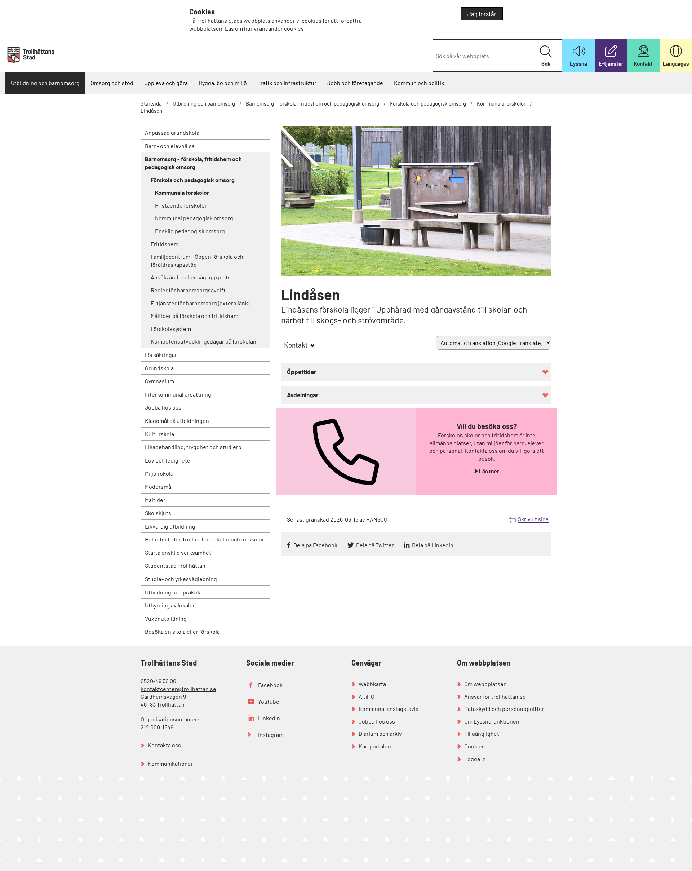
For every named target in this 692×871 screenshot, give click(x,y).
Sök (545, 63)
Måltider (155, 499)
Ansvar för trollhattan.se (495, 696)
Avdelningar (303, 394)
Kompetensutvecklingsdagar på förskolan (203, 341)
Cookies (474, 746)
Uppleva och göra (166, 82)
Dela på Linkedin (432, 544)
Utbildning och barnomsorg (45, 82)
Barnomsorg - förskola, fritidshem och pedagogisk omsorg (312, 103)
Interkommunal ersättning (178, 394)
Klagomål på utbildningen (177, 420)
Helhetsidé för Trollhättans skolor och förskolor (204, 539)
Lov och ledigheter (168, 460)
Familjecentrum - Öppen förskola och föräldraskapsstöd (197, 260)
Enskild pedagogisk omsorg (190, 230)
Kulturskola (159, 433)
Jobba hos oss (163, 407)
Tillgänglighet (481, 733)
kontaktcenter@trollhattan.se (178, 688)
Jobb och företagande (355, 82)
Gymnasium (159, 380)
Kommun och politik (419, 82)
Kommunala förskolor (501, 103)
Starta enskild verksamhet (178, 552)
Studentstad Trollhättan (175, 565)
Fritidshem (164, 243)
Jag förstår (481, 13)
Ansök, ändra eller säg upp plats (191, 277)
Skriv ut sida (533, 519)
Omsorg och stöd (111, 82)
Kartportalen (375, 746)
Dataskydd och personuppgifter (504, 708)
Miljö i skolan (161, 473)
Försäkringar (161, 354)
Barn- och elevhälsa (170, 145)
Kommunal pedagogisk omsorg (194, 218)
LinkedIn (269, 718)
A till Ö (366, 696)
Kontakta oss (164, 745)
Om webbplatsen (485, 683)
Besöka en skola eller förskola (182, 631)
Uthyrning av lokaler (170, 605)
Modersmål (159, 486)
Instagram (271, 734)
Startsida (151, 103)
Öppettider (301, 371)
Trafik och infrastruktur (287, 82)
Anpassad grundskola (172, 132)
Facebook (270, 684)
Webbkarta (372, 683)
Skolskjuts (158, 512)
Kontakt (296, 345)
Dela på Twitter (375, 544)
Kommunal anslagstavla (388, 708)
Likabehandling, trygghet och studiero (193, 446)
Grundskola (159, 367)
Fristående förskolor (181, 205)
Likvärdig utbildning (170, 526)
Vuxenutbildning (166, 618)
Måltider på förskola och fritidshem (194, 315)
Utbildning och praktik (172, 592)
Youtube (268, 701)
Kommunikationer (170, 763)
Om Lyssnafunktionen (491, 721)
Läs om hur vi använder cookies (264, 28)
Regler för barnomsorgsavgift (188, 290)
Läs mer (489, 471)
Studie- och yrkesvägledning (181, 578)
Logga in (475, 758)
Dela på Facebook (315, 544)
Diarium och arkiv (380, 733)
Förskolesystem (171, 328)
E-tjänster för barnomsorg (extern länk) (200, 303)
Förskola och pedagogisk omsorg (428, 103)
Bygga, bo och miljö (223, 82)
